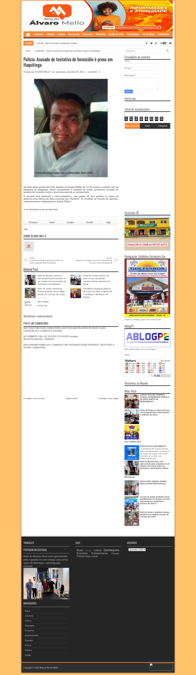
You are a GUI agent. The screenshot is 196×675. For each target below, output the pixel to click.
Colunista (29, 616)
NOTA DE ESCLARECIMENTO (153, 446)
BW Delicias (129, 477)
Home (28, 34)
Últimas (50, 34)
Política (28, 650)
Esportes (88, 34)
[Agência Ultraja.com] (161, 670)
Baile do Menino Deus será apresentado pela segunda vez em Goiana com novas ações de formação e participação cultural (155, 465)
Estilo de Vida (116, 34)
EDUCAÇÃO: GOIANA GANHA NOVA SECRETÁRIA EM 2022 (153, 482)
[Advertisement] (143, 149)
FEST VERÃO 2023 (132, 442)
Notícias (38, 34)
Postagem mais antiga (108, 398)
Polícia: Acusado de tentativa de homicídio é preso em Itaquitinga (68, 62)
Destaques (29, 625)
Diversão (101, 34)
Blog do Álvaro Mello (49, 668)
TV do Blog (148, 34)
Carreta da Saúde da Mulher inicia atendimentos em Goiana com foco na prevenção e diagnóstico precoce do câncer (155, 500)
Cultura (28, 621)
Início (126, 355)
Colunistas (164, 34)
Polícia (61, 34)
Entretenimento (31, 635)
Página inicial (71, 398)
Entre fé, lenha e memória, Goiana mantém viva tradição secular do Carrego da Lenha (154, 514)
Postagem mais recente (34, 398)
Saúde (28, 655)
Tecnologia (133, 34)
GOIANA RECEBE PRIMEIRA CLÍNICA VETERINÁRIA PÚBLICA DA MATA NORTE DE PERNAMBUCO (154, 398)
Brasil (27, 611)
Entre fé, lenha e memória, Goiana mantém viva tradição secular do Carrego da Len (84, 43)
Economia (73, 34)
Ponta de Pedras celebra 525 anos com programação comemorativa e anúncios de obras (155, 412)
